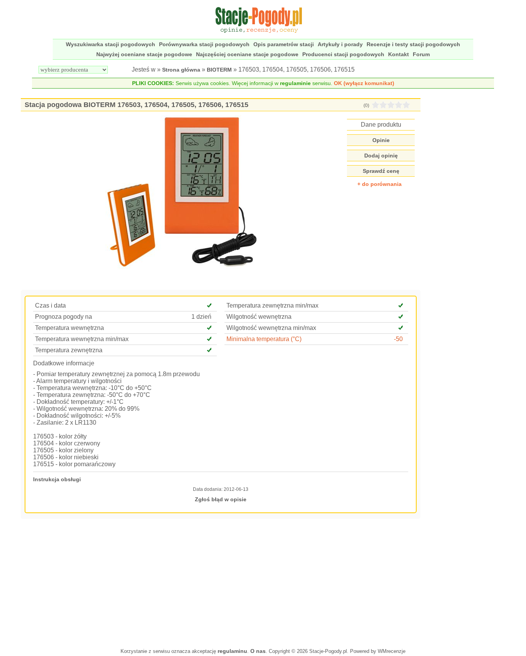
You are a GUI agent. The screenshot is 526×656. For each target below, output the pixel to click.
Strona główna (181, 70)
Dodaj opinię (381, 155)
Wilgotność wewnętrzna (258, 316)
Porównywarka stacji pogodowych (204, 44)
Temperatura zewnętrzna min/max (272, 305)
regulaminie (295, 83)
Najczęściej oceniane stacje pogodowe (247, 54)
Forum (421, 54)
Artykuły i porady (340, 44)
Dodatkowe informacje (63, 363)
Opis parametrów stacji (283, 44)
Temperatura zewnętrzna (68, 350)
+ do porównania (379, 184)
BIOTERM (219, 70)
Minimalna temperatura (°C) (264, 339)
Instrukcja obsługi (57, 479)
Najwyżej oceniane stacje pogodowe (144, 54)
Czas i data (50, 305)
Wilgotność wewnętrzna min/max (271, 328)
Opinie (381, 140)
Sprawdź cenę (381, 171)
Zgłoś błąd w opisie (220, 499)
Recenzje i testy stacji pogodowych (413, 44)
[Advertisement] (220, 582)
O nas (258, 651)
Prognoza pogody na (63, 316)
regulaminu (232, 651)
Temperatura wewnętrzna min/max (82, 339)
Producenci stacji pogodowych (343, 54)
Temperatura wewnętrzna (69, 328)
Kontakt (398, 54)
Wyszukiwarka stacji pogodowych (110, 44)
